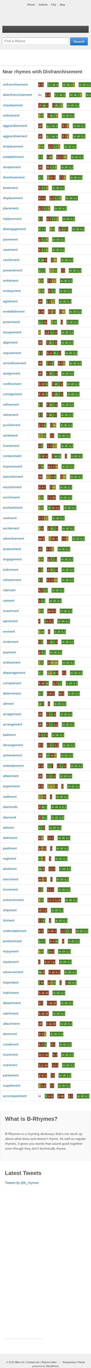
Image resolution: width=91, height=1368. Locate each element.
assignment (11, 373)
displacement (13, 198)
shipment (10, 910)
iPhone (31, 4)
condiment (10, 1044)
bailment (9, 735)
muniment (10, 1054)
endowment (11, 662)
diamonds (10, 807)
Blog (62, 4)
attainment (11, 776)
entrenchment (13, 900)
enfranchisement (15, 84)
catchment (10, 1013)
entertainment (13, 765)
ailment (8, 827)
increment (10, 889)
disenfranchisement (17, 95)
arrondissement (14, 363)
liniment (8, 920)
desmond (10, 1034)
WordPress (52, 1366)
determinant (12, 693)
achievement (12, 755)
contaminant (12, 456)
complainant (12, 683)
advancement (13, 972)
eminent (9, 631)
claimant (9, 590)
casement (10, 249)
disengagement (14, 229)
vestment (10, 518)
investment (11, 445)
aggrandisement (15, 136)
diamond (9, 817)
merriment (10, 879)
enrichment (11, 497)
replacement (12, 218)
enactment (11, 611)
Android (43, 4)
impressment (12, 466)
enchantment (12, 507)
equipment (11, 962)
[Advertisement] (37, 60)
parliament (11, 1075)
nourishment (12, 487)
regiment (9, 858)
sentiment (10, 435)
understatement (14, 931)
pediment (10, 848)
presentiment (12, 270)
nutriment (10, 1065)
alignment (10, 342)
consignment (12, 394)
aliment (8, 703)
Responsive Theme (74, 1362)
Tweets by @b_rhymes (22, 1182)
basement (10, 188)
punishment (11, 425)
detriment (10, 838)
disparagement (14, 672)
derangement (13, 745)
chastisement (13, 105)
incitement (10, 642)
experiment (11, 786)
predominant (12, 941)
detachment (12, 1003)
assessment (12, 549)
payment (9, 652)
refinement (11, 404)
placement (10, 208)
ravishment (11, 260)
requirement (12, 353)
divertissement (13, 177)
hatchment (11, 992)
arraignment (12, 714)
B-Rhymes (37, 16)
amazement (12, 167)
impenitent (10, 982)
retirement (10, 415)
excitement (11, 528)
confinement (12, 384)
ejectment (10, 621)
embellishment (13, 311)
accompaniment (15, 1096)
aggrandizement (15, 125)
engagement (12, 559)
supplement (11, 1085)
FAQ (53, 4)
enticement (11, 115)
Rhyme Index (49, 1362)
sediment (10, 796)
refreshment (12, 580)
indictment (10, 569)
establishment (13, 157)
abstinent (10, 869)
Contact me (32, 1362)
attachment (11, 1023)
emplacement (13, 146)
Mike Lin (19, 1362)
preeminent (11, 322)
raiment (8, 600)
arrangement (12, 724)
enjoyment (10, 951)
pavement (10, 239)
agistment (10, 301)
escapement (12, 332)
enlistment (10, 280)
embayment (12, 291)
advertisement (13, 538)
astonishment (13, 476)
